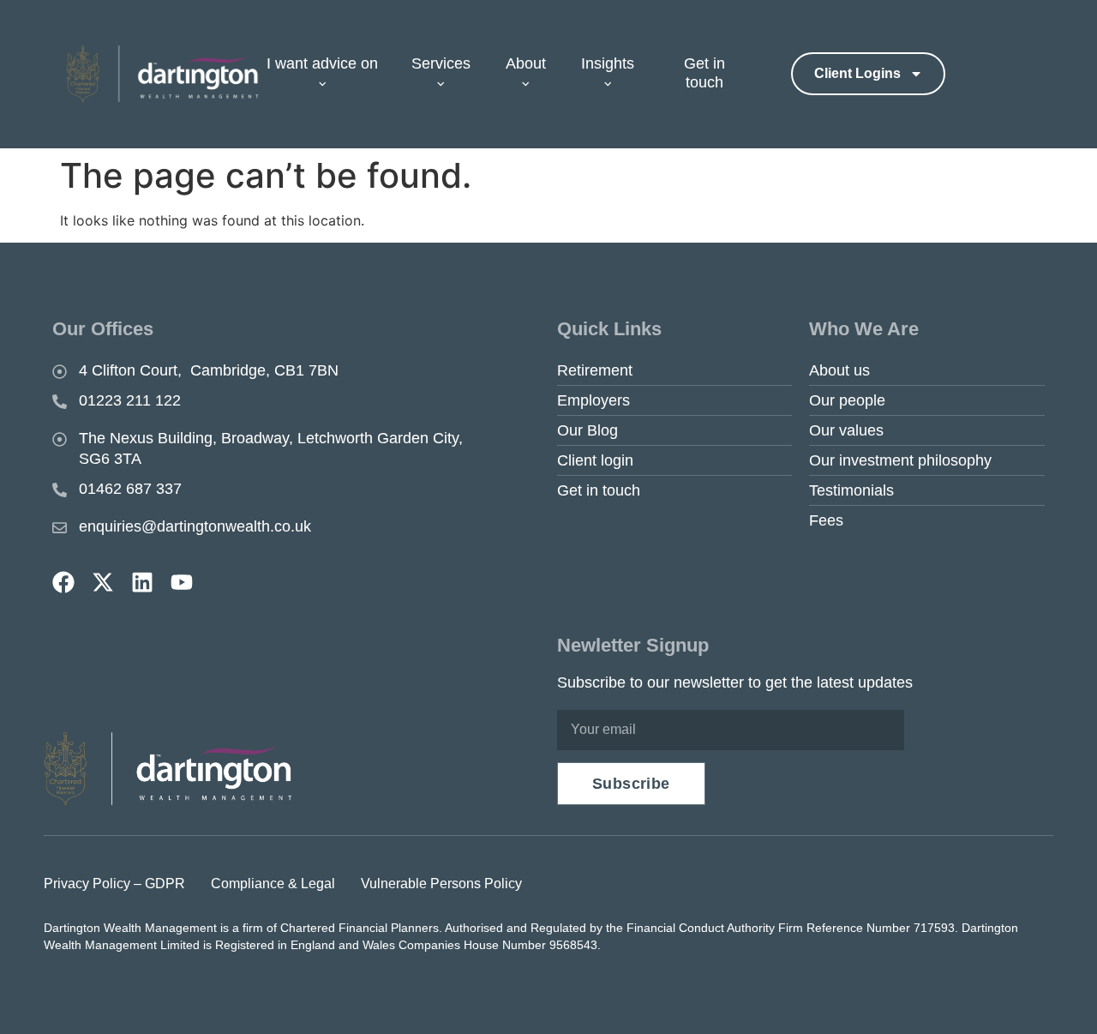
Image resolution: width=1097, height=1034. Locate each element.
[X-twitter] (103, 582)
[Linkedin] (142, 582)
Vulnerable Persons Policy (441, 883)
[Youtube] (182, 582)
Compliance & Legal (273, 883)
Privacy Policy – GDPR (114, 883)
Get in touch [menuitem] (704, 73)
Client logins (857, 73)
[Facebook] (63, 582)
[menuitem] (331, 74)
